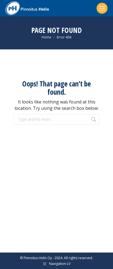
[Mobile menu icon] (102, 8)
